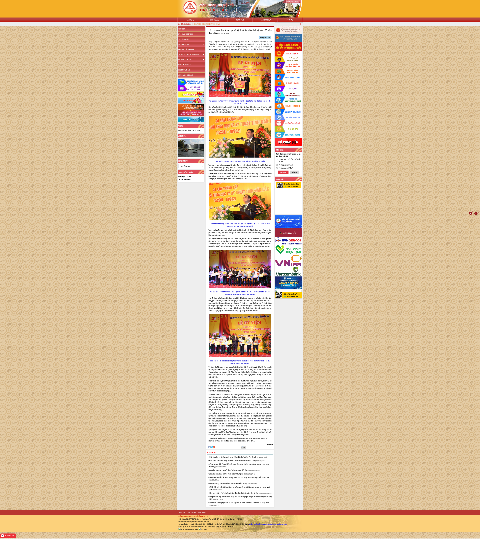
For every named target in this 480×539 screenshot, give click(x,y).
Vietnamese (289, 1)
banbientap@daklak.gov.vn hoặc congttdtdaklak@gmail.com (268, 524)
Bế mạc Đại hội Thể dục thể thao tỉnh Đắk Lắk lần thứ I (232, 483)
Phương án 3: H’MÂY (286, 168)
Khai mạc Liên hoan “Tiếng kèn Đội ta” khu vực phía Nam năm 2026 (237, 460)
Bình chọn (283, 172)
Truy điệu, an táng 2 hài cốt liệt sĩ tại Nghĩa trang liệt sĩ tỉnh (234, 470)
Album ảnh (182, 136)
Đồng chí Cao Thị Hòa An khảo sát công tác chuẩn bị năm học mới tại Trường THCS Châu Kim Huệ (239, 465)
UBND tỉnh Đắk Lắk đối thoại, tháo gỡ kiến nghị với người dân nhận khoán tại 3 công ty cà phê (239, 488)
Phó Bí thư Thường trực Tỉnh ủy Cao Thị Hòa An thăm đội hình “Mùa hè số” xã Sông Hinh (239, 503)
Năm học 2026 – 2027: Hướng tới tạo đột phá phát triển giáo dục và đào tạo (240, 493)
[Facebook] (209, 447)
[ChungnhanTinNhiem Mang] (188, 529)
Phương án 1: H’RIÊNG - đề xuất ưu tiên (289, 160)
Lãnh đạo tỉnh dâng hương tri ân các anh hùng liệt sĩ (232, 474)
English (296, 1)
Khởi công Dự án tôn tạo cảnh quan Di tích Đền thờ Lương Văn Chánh (238, 457)
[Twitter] (212, 447)
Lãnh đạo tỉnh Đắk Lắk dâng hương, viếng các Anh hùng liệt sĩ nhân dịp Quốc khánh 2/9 (239, 478)
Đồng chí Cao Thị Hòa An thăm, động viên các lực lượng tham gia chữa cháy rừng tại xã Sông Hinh (240, 497)
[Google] (214, 447)
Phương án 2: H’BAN (286, 165)
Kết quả (294, 172)
